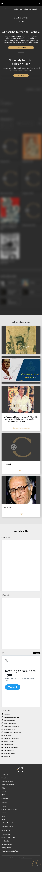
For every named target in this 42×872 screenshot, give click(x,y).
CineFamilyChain (9, 750)
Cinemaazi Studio (7, 826)
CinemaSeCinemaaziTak (11, 717)
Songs (3, 819)
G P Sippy (8, 507)
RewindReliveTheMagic (11, 726)
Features (4, 803)
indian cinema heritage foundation (27, 9)
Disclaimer (5, 798)
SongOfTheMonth (9, 741)
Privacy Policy (6, 848)
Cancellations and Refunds (10, 851)
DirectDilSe (7, 735)
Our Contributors (7, 844)
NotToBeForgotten (10, 723)
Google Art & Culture (8, 837)
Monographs (6, 834)
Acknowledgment (7, 781)
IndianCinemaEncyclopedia (12, 732)
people (4, 9)
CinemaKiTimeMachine (11, 738)
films (21, 471)
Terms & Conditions (8, 784)
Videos (4, 806)
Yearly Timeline (7, 831)
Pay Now (21, 75)
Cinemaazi (7, 714)
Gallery (4, 788)
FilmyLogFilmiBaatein (11, 747)
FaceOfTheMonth (9, 720)
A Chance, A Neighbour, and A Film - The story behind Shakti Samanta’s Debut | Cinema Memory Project (21, 419)
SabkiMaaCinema (9, 729)
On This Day (6, 841)
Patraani (7, 464)
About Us (5, 774)
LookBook (7, 756)
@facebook (5, 595)
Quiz (3, 795)
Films (3, 816)
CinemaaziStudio (9, 744)
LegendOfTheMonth (10, 753)
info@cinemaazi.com (26, 858)
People (4, 813)
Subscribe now (21, 47)
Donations (5, 778)
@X (3, 653)
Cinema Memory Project (9, 809)
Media (4, 791)
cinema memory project (21, 428)
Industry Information (8, 823)
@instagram (6, 537)
